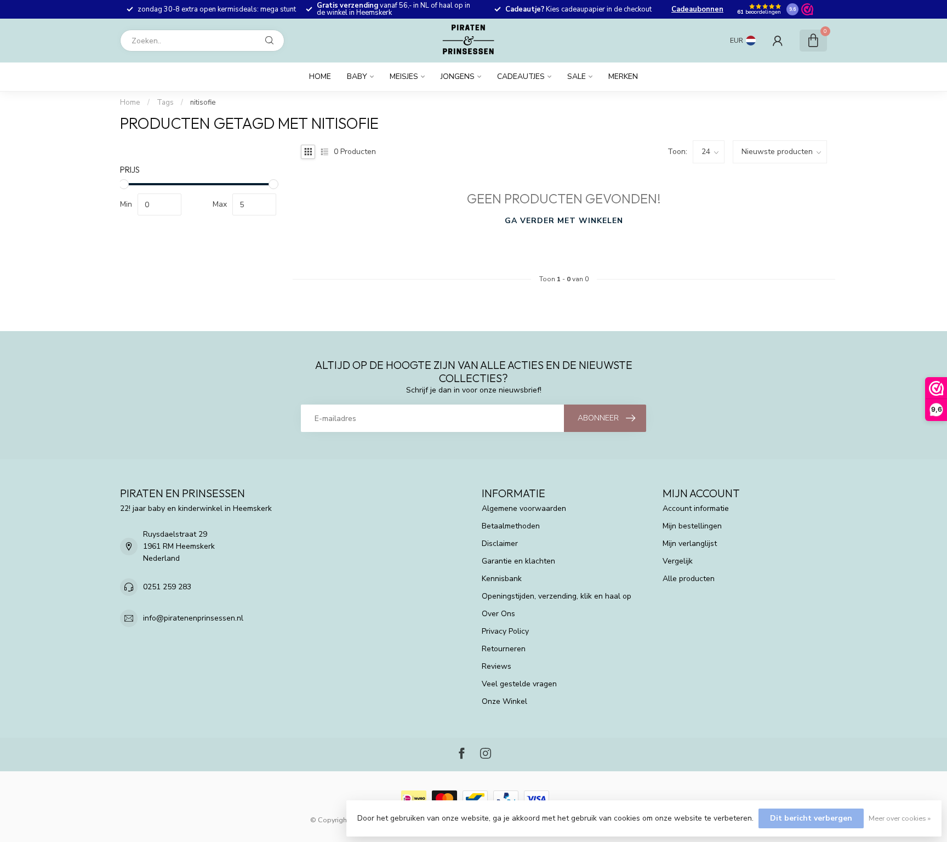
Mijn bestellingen (692, 526)
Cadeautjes (521, 76)
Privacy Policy (505, 631)
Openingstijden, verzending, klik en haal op (556, 596)
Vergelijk (678, 561)
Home (320, 76)
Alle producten (689, 578)
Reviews (496, 666)
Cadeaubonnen (697, 9)
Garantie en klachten (518, 561)
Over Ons (498, 613)
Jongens (458, 76)
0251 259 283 (167, 587)
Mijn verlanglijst (690, 543)
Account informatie (696, 508)
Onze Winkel (504, 701)
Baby (357, 76)
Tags (165, 102)
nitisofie (203, 102)
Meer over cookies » (900, 818)
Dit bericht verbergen (811, 818)
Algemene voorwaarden (524, 508)
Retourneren (504, 649)
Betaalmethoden (511, 526)
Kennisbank (502, 578)
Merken (623, 76)
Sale (576, 76)
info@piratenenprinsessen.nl (193, 618)
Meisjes (404, 76)
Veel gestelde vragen (519, 684)
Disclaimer (500, 543)
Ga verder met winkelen (564, 220)
